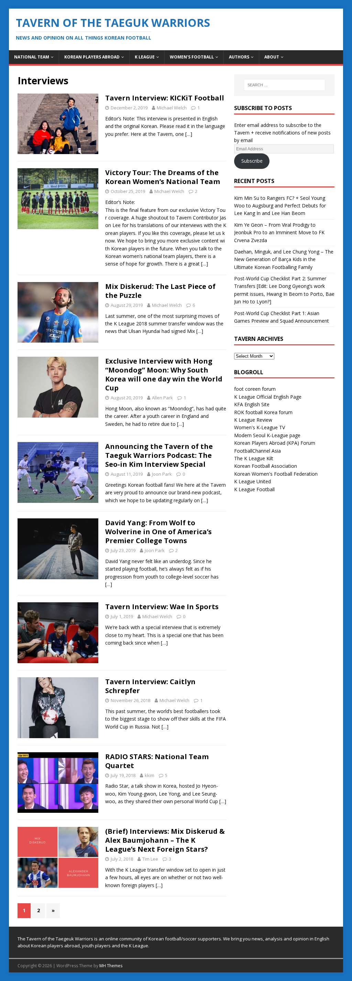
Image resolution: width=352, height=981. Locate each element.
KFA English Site (252, 404)
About (271, 57)
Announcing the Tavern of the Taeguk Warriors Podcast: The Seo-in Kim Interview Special (159, 455)
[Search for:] (284, 85)
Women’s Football (192, 57)
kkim (149, 775)
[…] (188, 134)
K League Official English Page (267, 397)
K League (145, 57)
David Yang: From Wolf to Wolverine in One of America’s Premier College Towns (158, 531)
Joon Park (162, 474)
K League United (252, 481)
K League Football (254, 489)
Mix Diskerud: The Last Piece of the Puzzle (160, 291)
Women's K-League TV (259, 427)
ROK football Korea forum (263, 412)
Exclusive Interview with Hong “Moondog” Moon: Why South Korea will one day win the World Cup (163, 374)
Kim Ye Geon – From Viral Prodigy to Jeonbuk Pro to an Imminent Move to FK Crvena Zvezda (279, 233)
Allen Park (162, 398)
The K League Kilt (253, 458)
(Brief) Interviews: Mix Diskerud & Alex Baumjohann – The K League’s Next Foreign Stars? (165, 840)
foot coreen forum (255, 389)
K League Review (253, 420)
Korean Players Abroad (92, 57)
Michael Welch (172, 108)
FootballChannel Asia (257, 451)
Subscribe (252, 161)
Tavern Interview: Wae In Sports (162, 606)
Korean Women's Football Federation (276, 474)
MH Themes (110, 966)
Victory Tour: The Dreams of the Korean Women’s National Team (162, 177)
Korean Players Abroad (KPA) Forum (274, 443)
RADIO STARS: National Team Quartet (157, 761)
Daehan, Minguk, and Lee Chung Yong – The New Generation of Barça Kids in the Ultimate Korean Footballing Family (283, 259)
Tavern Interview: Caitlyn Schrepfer (150, 686)
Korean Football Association (265, 466)
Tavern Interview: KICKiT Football (164, 98)
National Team (31, 57)
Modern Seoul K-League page (267, 435)
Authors (239, 57)
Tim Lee (150, 859)
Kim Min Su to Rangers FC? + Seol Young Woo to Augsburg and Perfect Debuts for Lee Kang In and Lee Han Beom (280, 206)
